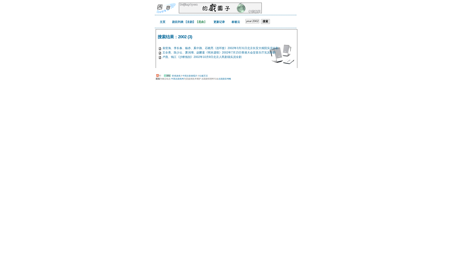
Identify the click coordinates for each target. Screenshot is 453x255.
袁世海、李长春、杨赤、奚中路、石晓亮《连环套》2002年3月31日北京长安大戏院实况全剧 (220, 48)
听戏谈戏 (176, 76)
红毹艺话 (203, 76)
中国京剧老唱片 (189, 76)
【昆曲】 (201, 21)
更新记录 (219, 21)
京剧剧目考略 (224, 79)
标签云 (236, 21)
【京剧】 (190, 21)
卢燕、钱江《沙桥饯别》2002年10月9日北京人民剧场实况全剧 (202, 56)
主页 (162, 21)
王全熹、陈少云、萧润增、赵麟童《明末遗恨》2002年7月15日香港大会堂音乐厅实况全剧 (219, 52)
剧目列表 (178, 21)
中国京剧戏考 (177, 79)
